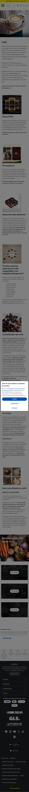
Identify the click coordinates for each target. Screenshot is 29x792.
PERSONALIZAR (14, 403)
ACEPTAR (14, 399)
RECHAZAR (14, 408)
